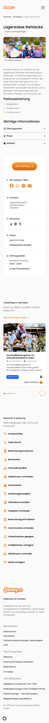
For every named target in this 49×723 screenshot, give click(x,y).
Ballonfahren (9, 667)
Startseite (7, 17)
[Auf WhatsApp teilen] (18, 187)
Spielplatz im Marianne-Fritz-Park (20, 684)
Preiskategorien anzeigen (21, 245)
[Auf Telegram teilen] (24, 187)
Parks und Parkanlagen (16, 31)
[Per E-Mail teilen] (30, 187)
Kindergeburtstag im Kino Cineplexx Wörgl (24, 689)
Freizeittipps (18, 17)
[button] (4, 393)
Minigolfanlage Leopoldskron (17, 698)
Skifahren (8, 657)
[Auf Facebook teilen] (12, 187)
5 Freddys (8, 672)
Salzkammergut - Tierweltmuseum (20, 694)
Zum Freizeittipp (24, 166)
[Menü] (43, 7)
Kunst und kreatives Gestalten (18, 662)
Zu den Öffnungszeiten (20, 268)
